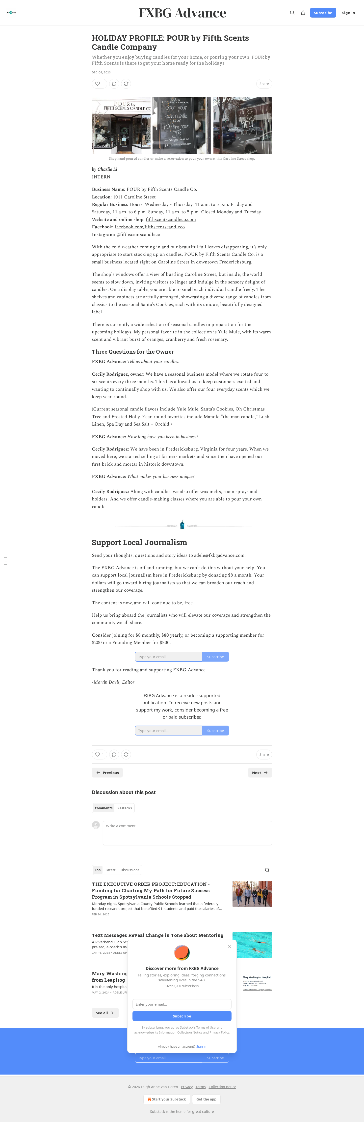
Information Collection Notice (180, 1032)
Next (256, 772)
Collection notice (222, 1086)
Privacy (187, 1086)
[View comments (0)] (114, 84)
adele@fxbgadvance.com (219, 555)
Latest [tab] (110, 870)
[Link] (85, 93)
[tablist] (113, 808)
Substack (157, 1111)
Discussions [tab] (130, 870)
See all (102, 1012)
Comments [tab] (103, 808)
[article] (182, 902)
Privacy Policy (219, 1032)
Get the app (206, 1099)
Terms (201, 1086)
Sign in (348, 12)
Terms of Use (205, 1027)
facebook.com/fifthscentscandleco (150, 227)
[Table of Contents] (5, 561)
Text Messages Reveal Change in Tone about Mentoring (158, 935)
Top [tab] (98, 870)
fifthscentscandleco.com (171, 219)
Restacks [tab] (124, 808)
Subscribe (323, 12)
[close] (230, 947)
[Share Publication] (303, 13)
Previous (111, 772)
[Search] (292, 13)
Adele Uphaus (124, 952)
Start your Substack (169, 1099)
